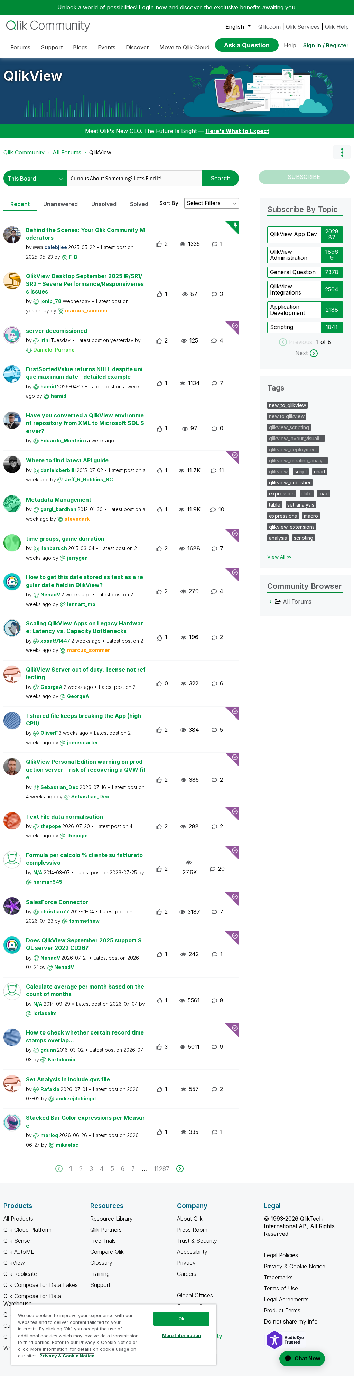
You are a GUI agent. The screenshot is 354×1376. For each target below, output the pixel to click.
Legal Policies (281, 1255)
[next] (180, 1168)
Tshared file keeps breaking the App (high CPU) (83, 719)
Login (146, 7)
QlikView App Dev (293, 234)
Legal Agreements (286, 1299)
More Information (181, 1335)
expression (282, 494)
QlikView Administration (288, 254)
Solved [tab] (139, 204)
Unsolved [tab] (104, 204)
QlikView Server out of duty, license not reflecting (86, 673)
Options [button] (342, 152)
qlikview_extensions (292, 527)
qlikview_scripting (289, 427)
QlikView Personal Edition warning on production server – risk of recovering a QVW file (85, 769)
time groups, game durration (65, 538)
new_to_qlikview (287, 405)
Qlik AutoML (18, 1251)
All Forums (67, 152)
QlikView (33, 75)
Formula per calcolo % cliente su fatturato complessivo (84, 858)
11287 (161, 1168)
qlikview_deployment (293, 449)
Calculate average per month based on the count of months (85, 990)
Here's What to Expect (237, 130)
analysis (278, 538)
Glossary (101, 1262)
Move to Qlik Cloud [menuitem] (184, 47)
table (274, 505)
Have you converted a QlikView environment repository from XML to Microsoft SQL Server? (85, 423)
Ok (181, 1318)
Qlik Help (337, 26)
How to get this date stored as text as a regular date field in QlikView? (84, 581)
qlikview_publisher (290, 482)
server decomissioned (56, 330)
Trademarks (278, 1277)
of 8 (325, 341)
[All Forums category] (270, 601)
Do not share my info (291, 1321)
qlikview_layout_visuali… (296, 438)
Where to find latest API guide (67, 460)
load (324, 494)
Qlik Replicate (20, 1273)
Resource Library (111, 1218)
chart (319, 471)
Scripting (281, 327)
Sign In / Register (326, 45)
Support (100, 1284)
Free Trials (103, 1240)
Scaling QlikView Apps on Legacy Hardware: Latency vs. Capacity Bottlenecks (84, 627)
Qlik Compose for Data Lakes (40, 1284)
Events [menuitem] (106, 47)
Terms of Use (281, 1288)
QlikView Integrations (285, 289)
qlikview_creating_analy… (297, 460)
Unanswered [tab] (60, 204)
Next (301, 352)
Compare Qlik (107, 1251)
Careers (186, 1273)
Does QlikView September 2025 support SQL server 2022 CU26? (84, 944)
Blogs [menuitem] (80, 47)
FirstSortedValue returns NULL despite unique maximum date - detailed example (84, 373)
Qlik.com (269, 26)
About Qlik (190, 1218)
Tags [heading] (276, 387)
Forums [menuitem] (20, 47)
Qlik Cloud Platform (27, 1229)
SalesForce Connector (57, 901)
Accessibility (192, 1251)
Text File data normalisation (64, 816)
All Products (18, 1218)
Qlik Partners (106, 1229)
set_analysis (300, 505)
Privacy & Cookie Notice (294, 1266)
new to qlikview (287, 416)
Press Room (192, 1229)
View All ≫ (279, 557)
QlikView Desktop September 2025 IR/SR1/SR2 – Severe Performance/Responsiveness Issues (85, 283)
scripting (303, 538)
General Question (293, 272)
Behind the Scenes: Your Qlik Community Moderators (85, 234)
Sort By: (169, 203)
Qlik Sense (16, 1240)
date (306, 494)
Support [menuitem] (52, 47)
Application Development (287, 309)
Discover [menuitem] (137, 47)
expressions (283, 516)
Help (290, 45)
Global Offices (195, 1295)
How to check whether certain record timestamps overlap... (85, 1036)
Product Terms (282, 1310)
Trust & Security (197, 1240)
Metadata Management (58, 499)
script (301, 471)
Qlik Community (24, 152)
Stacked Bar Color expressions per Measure (85, 1121)
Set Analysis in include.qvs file (68, 1079)
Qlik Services (303, 26)
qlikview (278, 471)
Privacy (186, 1262)
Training (100, 1273)
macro (311, 516)
